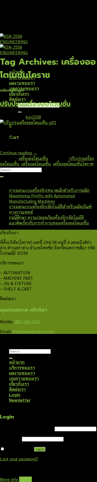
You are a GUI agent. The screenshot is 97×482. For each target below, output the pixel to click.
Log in (40, 449)
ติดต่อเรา (17, 389)
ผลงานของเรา (22, 82)
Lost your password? (19, 458)
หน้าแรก (17, 362)
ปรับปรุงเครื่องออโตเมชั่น (35, 104)
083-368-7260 (27, 321)
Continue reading (18, 152)
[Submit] (20, 112)
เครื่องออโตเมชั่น (12, 90)
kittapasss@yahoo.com (33, 331)
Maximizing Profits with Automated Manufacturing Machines (42, 198)
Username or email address (26, 428)
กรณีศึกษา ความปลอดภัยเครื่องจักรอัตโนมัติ (46, 217)
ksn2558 (33, 117)
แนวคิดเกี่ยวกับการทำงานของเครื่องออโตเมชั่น (49, 222)
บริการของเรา (22, 367)
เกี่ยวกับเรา (19, 93)
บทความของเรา (24, 88)
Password (10, 438)
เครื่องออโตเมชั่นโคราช (73, 163)
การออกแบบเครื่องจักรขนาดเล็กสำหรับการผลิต (49, 190)
